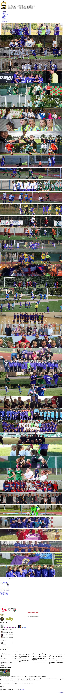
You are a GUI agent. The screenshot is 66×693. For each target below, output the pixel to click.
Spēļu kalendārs (5, 14)
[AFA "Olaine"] (3, 8)
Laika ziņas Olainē (3, 592)
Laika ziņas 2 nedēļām (4, 594)
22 (7, 589)
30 (8, 590)
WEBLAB (22, 689)
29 (7, 590)
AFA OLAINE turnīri (6, 19)
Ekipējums (4, 18)
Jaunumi (3, 10)
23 (8, 589)
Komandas (4, 12)
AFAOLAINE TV (5, 20)
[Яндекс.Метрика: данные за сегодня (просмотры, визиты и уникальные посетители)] (61, 692)
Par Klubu (4, 11)
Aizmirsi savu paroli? (5, 647)
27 (4, 590)
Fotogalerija (4, 16)
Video (3, 17)
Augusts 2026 (5, 582)
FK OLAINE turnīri (5, 21)
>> (7, 582)
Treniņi (3, 15)
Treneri (3, 13)
